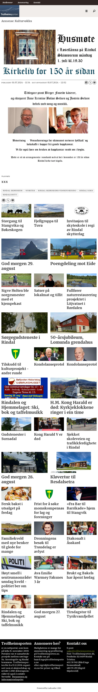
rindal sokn (86, 191)
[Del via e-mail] (94, 83)
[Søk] (94, 11)
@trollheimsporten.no (83, 651)
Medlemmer (8, 2)
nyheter (30, 191)
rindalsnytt (10, 195)
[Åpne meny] (86, 11)
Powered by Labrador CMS (49, 688)
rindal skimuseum (12, 191)
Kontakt (37, 2)
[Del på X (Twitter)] (90, 83)
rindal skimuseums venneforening (57, 191)
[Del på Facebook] (86, 83)
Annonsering (23, 2)
